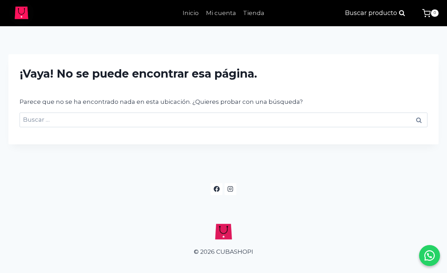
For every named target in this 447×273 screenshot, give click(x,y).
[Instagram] (230, 189)
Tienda (253, 12)
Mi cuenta (221, 12)
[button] (429, 255)
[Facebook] (216, 189)
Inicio (191, 12)
